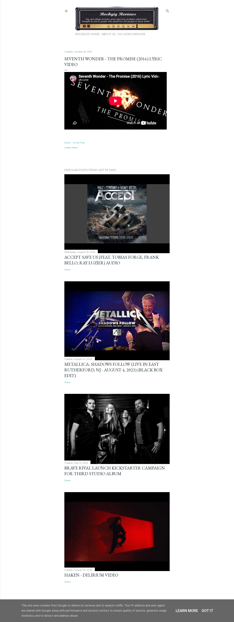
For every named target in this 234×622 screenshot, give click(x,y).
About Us (109, 34)
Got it (207, 610)
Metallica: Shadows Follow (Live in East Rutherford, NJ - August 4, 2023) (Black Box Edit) (113, 369)
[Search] (167, 10)
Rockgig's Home (87, 34)
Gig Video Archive (131, 34)
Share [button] (67, 142)
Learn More (187, 610)
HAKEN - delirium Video (91, 575)
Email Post (79, 142)
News (75, 147)
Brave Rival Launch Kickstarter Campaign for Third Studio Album (114, 470)
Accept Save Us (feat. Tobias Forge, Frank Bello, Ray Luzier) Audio (111, 260)
